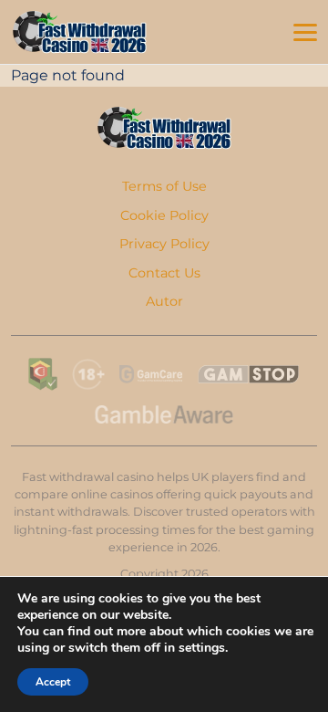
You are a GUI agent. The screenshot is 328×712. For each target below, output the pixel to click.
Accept (53, 682)
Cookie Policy (164, 215)
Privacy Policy (164, 244)
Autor (164, 301)
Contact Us (164, 273)
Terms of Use (164, 186)
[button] (305, 33)
